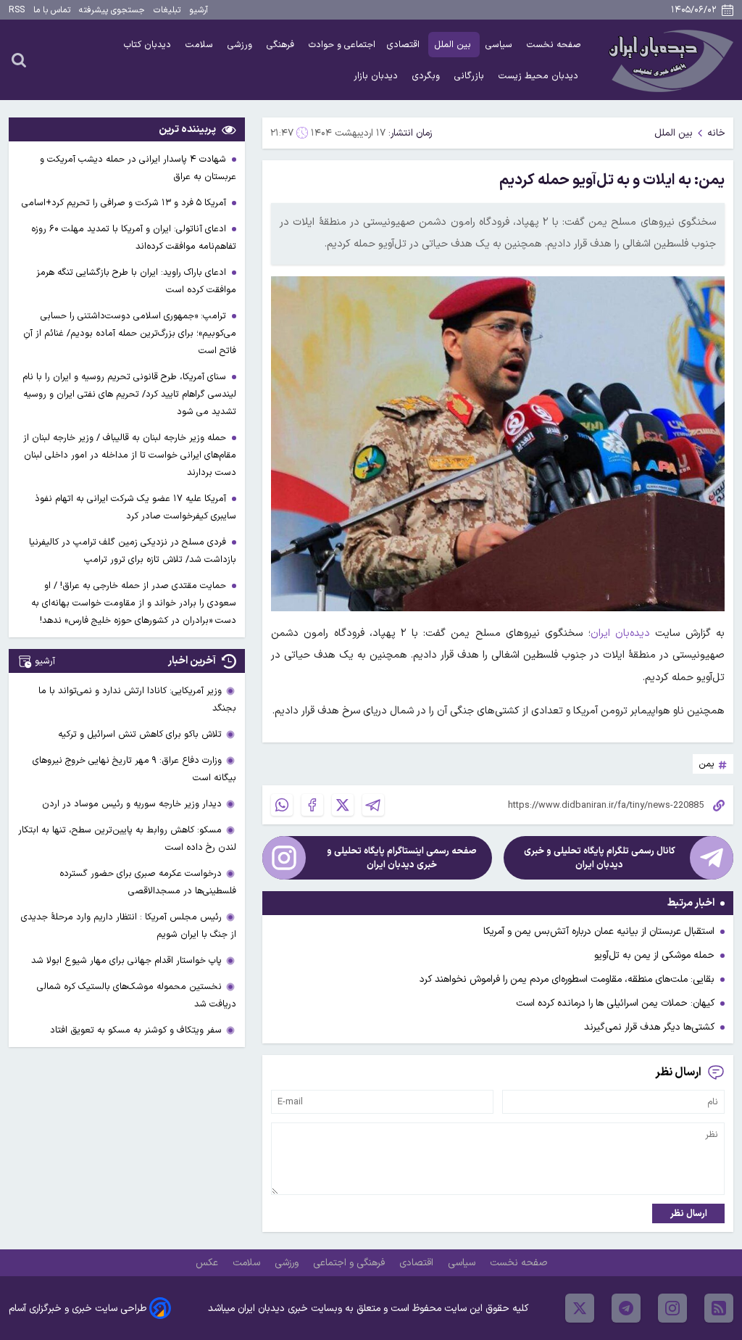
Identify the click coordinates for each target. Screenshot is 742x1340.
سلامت (201, 44)
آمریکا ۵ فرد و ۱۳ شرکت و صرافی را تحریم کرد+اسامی (125, 203)
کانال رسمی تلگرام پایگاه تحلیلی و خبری (599, 858)
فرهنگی (282, 44)
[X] (343, 805)
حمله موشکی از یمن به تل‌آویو (654, 955)
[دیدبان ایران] (668, 60)
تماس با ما (51, 10)
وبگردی (427, 76)
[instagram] (672, 1308)
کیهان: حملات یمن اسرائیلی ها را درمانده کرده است (615, 1003)
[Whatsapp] (282, 805)
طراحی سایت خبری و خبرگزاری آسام (77, 1308)
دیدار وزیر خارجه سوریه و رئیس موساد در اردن (132, 804)
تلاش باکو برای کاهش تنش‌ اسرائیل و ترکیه (140, 734)
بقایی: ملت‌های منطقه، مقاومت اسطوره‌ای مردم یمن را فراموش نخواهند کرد (567, 979)
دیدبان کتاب (149, 44)
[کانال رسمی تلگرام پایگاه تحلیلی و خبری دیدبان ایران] (711, 858)
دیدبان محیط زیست (540, 76)
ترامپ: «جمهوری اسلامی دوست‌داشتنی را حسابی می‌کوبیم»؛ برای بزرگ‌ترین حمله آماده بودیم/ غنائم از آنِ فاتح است (129, 333)
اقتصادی (404, 44)
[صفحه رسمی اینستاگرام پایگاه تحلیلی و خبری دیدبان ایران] (284, 858)
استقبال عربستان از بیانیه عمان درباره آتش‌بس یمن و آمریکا (598, 931)
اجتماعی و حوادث (342, 44)
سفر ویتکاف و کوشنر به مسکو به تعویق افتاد (136, 1030)
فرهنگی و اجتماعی (350, 1262)
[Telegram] (373, 805)
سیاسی (500, 44)
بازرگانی (470, 76)
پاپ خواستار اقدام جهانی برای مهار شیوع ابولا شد (126, 960)
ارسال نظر (688, 1213)
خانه (716, 133)
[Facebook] (312, 805)
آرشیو (198, 10)
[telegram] (626, 1308)
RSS (17, 10)
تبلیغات (167, 10)
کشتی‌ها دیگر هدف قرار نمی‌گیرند (649, 1027)
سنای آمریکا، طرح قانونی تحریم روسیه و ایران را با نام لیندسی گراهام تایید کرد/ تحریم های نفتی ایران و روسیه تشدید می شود (129, 394)
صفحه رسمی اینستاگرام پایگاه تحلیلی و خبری (402, 858)
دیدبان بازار (377, 76)
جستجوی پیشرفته (112, 10)
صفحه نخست (554, 44)
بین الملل (454, 44)
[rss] (718, 1308)
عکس (208, 1262)
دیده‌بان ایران (620, 633)
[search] (19, 59)
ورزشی (241, 44)
